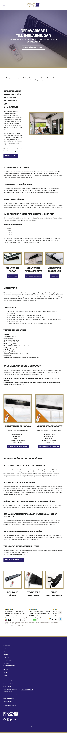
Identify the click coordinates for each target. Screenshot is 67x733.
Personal (6, 672)
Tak (4, 651)
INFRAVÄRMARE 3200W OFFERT (49, 446)
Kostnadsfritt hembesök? (11, 709)
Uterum (5, 654)
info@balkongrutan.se (9, 705)
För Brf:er (6, 663)
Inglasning (6, 649)
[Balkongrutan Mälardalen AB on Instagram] (8, 719)
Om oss (5, 669)
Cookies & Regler (8, 684)
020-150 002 (7, 702)
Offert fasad (12, 276)
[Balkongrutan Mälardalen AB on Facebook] (4, 719)
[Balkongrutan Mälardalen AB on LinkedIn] (11, 719)
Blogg (5, 675)
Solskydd (6, 657)
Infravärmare (7, 660)
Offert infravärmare (13, 560)
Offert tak (54, 276)
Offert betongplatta (33, 276)
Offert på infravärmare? (33, 47)
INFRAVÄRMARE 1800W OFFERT (17, 446)
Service (5, 678)
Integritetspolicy (8, 681)
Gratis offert (10, 155)
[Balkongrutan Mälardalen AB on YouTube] (15, 719)
